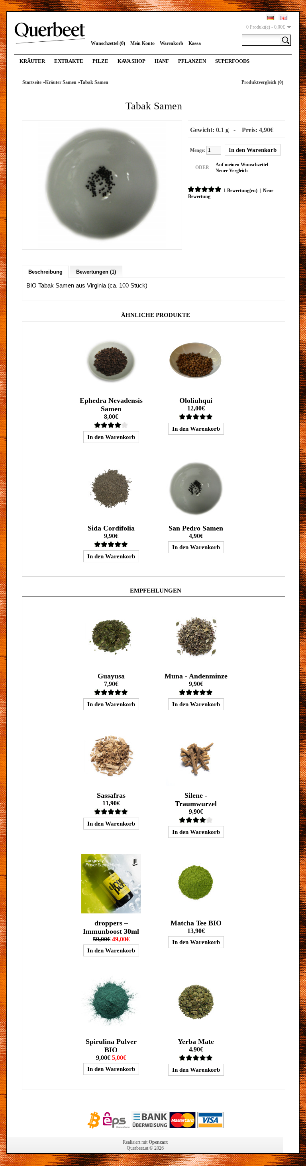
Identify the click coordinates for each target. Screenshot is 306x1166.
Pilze (100, 61)
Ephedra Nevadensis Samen (111, 404)
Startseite (31, 82)
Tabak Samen (94, 82)
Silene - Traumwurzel (196, 799)
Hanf (162, 61)
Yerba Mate (196, 1042)
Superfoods (232, 61)
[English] (283, 18)
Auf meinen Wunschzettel (242, 164)
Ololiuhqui (195, 400)
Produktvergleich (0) (262, 82)
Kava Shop (131, 61)
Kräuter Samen (60, 82)
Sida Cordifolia (111, 528)
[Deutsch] (270, 18)
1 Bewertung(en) (240, 190)
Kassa (194, 43)
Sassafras (111, 795)
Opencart (158, 1142)
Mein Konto (142, 43)
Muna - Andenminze (196, 676)
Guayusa (111, 676)
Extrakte (68, 61)
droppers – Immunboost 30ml (111, 927)
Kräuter (32, 61)
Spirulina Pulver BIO (111, 1046)
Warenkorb (171, 43)
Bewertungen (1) (96, 272)
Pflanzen (192, 61)
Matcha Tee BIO (196, 923)
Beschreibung (45, 272)
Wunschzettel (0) (108, 43)
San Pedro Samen (196, 528)
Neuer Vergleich (232, 170)
